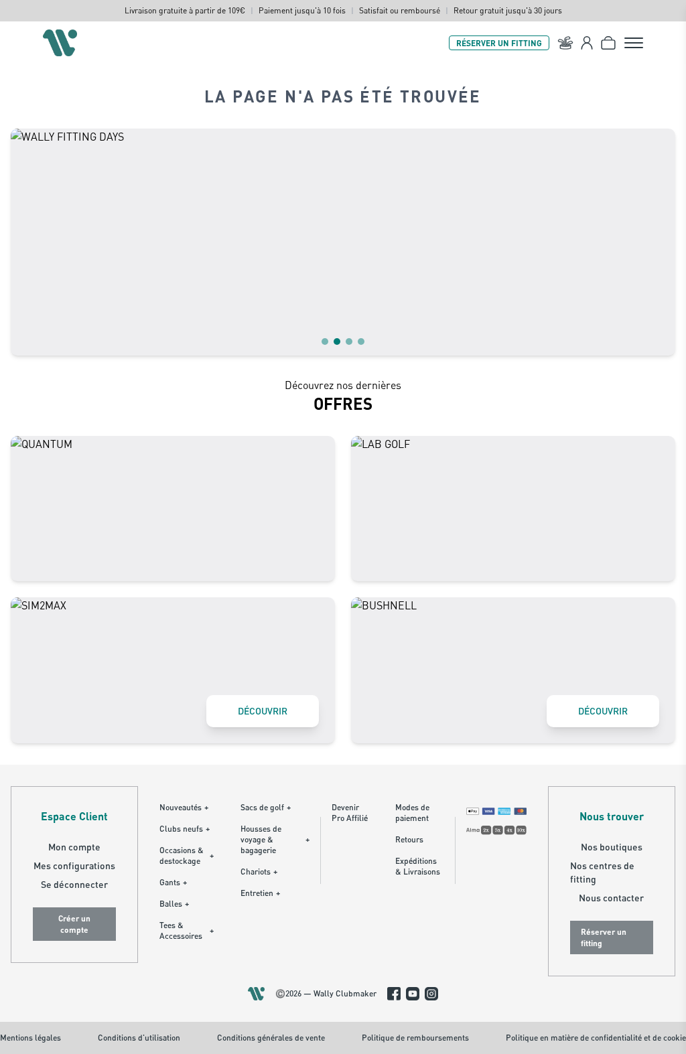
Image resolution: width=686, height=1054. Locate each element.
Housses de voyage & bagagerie (275, 839)
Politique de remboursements (415, 1038)
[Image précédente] (29, 241)
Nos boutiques (611, 846)
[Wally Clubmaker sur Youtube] (412, 993)
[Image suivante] (656, 241)
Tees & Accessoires (186, 930)
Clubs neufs (184, 829)
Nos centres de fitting (602, 872)
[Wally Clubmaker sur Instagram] (431, 993)
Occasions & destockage (186, 855)
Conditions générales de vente (271, 1038)
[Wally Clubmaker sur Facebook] (394, 993)
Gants (173, 882)
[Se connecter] (587, 43)
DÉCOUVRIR (262, 711)
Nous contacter (611, 897)
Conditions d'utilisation (139, 1038)
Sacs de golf (266, 807)
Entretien (260, 893)
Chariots (259, 872)
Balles (174, 904)
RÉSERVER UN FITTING (499, 43)
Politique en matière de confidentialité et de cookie (596, 1038)
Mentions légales (30, 1038)
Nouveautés (183, 807)
